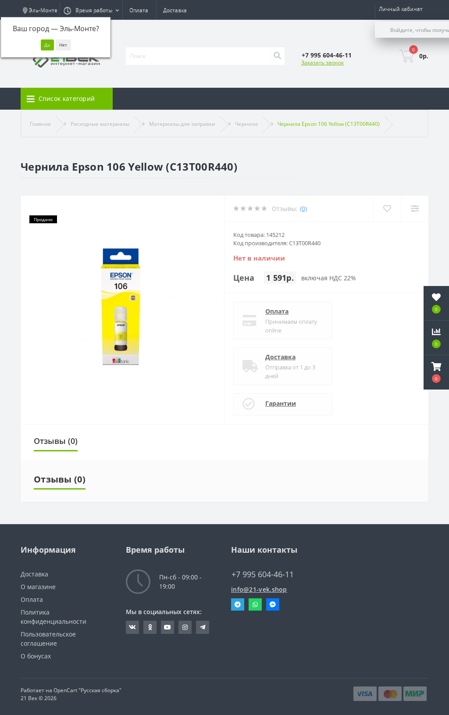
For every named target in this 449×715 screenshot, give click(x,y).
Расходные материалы (100, 124)
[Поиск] (277, 56)
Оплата (138, 10)
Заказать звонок (322, 62)
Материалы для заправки (182, 124)
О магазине (38, 587)
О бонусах (36, 656)
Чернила (246, 124)
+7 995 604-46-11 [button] (263, 574)
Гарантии (280, 403)
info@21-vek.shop (259, 589)
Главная (40, 124)
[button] (436, 372)
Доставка (175, 10)
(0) (303, 208)
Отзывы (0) (56, 441)
